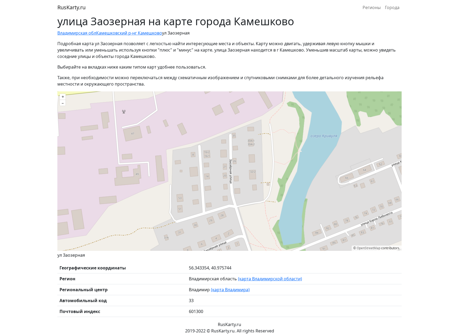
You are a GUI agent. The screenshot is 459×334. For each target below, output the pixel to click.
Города (392, 7)
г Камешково (148, 33)
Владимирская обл (76, 33)
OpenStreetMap (368, 248)
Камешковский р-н (115, 33)
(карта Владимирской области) (270, 279)
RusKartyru (71, 7)
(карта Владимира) (230, 290)
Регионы (372, 7)
